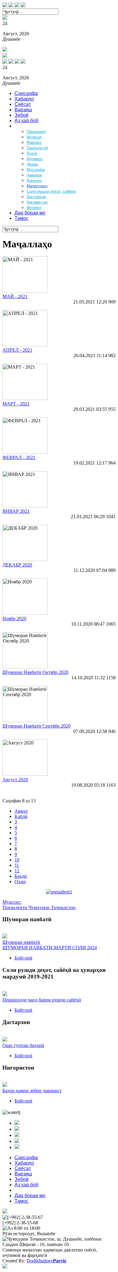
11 (17, 865)
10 (17, 859)
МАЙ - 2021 (15, 296)
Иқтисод (34, 137)
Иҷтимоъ (35, 159)
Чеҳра (32, 164)
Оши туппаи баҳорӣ (23, 1045)
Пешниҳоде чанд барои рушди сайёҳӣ (41, 999)
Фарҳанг (34, 142)
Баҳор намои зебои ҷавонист (32, 1090)
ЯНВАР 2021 (16, 511)
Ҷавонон (34, 175)
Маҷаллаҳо (37, 186)
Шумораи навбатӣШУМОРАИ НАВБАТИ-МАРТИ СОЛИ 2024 (49, 945)
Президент (36, 131)
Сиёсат (23, 104)
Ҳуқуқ (32, 153)
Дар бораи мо (30, 212)
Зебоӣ (21, 115)
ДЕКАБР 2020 (17, 564)
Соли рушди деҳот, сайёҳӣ (51, 191)
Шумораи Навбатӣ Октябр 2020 (35, 672)
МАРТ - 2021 (16, 403)
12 (17, 870)
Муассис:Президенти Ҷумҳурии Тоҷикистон (39, 904)
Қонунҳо (34, 180)
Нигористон (37, 202)
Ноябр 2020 (14, 618)
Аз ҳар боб (26, 120)
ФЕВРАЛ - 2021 (18, 457)
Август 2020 (15, 779)
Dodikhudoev (46, 1260)
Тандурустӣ (37, 148)
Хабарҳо (24, 98)
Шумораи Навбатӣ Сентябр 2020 (36, 725)
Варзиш (23, 109)
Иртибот (34, 207)
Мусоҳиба (36, 169)
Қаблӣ (21, 816)
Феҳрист (24, 125)
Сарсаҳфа (26, 93)
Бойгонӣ (23, 957)
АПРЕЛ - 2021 (17, 350)
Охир (20, 881)
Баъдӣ (21, 876)
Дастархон (36, 197)
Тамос (21, 218)
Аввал (21, 811)
